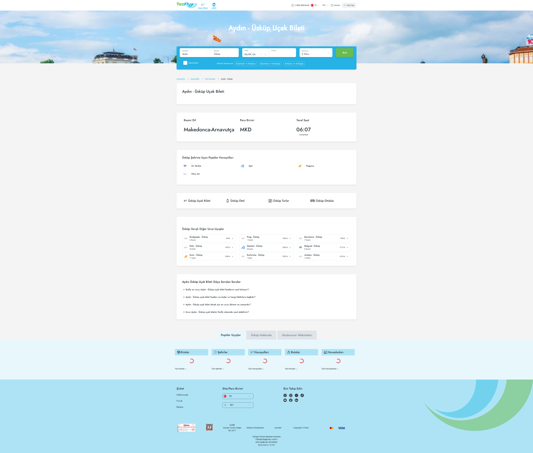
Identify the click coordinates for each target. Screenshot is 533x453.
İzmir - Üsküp (196, 255)
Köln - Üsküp (196, 246)
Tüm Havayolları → (256, 369)
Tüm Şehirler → (218, 369)
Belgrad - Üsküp (312, 246)
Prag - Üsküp (253, 237)
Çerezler (278, 428)
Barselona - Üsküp (313, 237)
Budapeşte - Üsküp (199, 237)
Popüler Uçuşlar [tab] (231, 335)
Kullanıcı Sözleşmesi (255, 428)
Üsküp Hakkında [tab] (261, 335)
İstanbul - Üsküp (254, 246)
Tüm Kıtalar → (181, 369)
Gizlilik (232, 425)
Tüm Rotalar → (291, 369)
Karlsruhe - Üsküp (255, 255)
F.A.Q (179, 400)
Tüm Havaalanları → (330, 369)
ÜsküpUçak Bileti (199, 201)
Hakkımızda (182, 394)
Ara (344, 53)
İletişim (180, 407)
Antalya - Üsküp (312, 255)
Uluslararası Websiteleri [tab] (297, 335)
